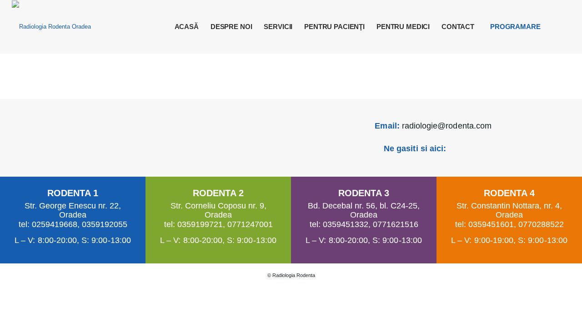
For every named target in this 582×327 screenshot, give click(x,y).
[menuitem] (187, 26)
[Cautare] (562, 26)
